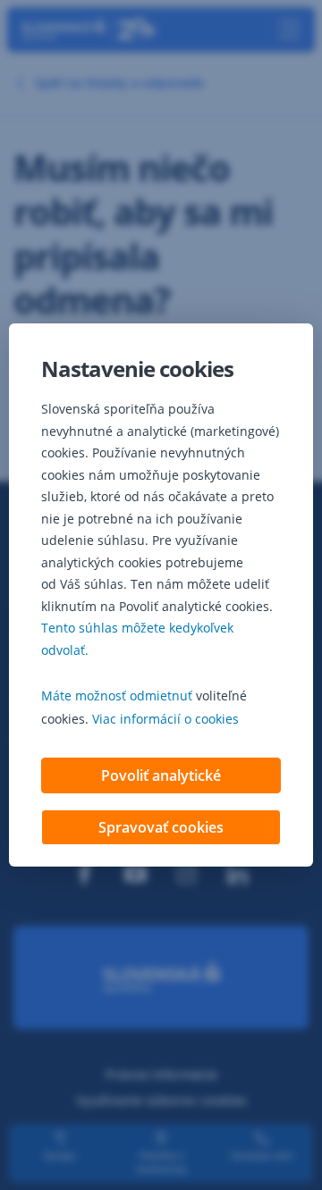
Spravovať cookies (161, 827)
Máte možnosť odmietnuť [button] (116, 695)
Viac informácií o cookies (165, 718)
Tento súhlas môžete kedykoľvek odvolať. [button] (137, 638)
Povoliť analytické (161, 775)
